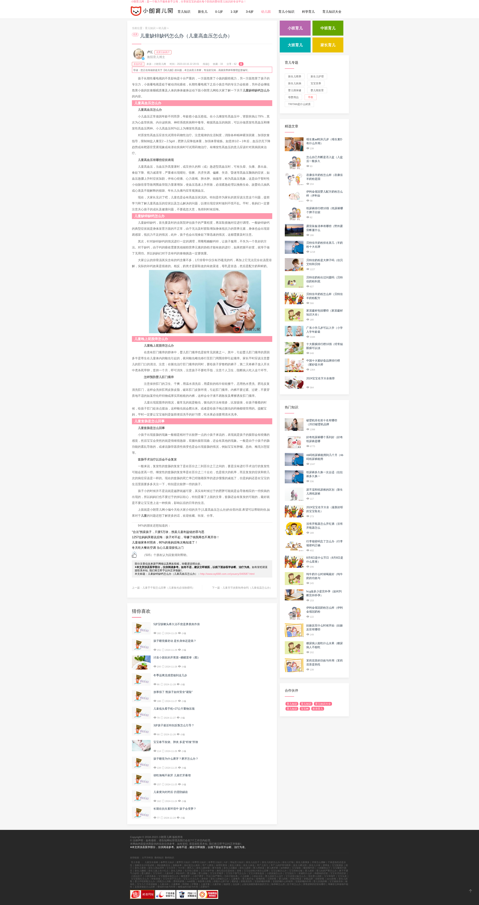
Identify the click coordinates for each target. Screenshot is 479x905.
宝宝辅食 (296, 868)
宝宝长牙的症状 (338, 873)
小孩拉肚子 (136, 876)
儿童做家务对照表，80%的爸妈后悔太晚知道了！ (165, 542)
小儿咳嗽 (244, 876)
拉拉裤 (236, 884)
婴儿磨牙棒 (272, 868)
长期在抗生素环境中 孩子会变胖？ (174, 808)
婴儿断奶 (145, 873)
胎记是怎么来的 (192, 865)
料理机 (185, 884)
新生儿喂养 (294, 76)
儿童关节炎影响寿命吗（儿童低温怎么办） (247, 587)
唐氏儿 (190, 868)
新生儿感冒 (245, 868)
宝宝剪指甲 (329, 876)
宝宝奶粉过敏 (296, 870)
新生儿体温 (248, 865)
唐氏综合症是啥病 (225, 870)
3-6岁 (250, 11)
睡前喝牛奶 (309, 868)
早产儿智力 (262, 865)
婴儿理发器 (258, 868)
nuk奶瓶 (191, 881)
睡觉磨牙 (185, 876)
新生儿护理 (317, 76)
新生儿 (203, 11)
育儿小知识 (286, 11)
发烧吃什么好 (305, 873)
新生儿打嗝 (288, 862)
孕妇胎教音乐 (163, 865)
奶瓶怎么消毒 (164, 881)
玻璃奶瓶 (260, 878)
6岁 (226, 862)
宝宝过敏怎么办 (279, 870)
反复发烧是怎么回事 (145, 887)
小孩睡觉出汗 (323, 868)
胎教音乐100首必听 (144, 865)
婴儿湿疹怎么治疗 (274, 876)
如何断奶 (284, 868)
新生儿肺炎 (176, 870)
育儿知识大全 (331, 11)
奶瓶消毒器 (295, 878)
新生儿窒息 (140, 868)
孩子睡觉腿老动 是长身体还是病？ (174, 640)
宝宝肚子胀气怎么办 (236, 873)
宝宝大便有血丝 (256, 873)
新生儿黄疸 (235, 865)
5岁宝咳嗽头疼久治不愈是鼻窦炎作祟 (176, 624)
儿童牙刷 (216, 884)
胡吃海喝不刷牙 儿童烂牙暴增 (172, 775)
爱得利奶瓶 (178, 881)
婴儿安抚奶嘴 (320, 881)
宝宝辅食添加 (336, 881)
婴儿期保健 (294, 90)
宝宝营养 (316, 83)
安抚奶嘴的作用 (303, 881)
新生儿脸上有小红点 (158, 870)
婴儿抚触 (191, 873)
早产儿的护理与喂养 (281, 865)
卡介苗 (181, 868)
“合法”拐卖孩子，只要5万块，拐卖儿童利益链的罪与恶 (168, 532)
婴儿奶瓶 (283, 878)
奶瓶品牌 (308, 878)
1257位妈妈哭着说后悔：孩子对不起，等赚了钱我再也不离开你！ (175, 537)
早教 (310, 97)
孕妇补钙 (180, 873)
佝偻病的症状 (321, 873)
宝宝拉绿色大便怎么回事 (256, 870)
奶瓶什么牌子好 (221, 881)
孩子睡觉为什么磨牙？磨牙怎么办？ (175, 758)
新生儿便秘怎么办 (219, 878)
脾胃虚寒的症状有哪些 (314, 884)
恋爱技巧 (204, 887)
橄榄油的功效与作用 (188, 887)
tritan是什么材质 (299, 104)
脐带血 (326, 865)
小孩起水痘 (257, 876)
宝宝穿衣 (171, 868)
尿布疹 (204, 878)
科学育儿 (308, 11)
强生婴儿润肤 (315, 876)
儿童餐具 (235, 878)
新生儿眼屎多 (302, 862)
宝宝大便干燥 (207, 870)
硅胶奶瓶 (319, 878)
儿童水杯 (164, 884)
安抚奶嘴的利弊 (262, 881)
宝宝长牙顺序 (216, 873)
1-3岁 (234, 11)
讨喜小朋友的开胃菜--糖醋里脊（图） (176, 657)
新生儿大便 (314, 865)
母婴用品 (293, 97)
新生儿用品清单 (156, 868)
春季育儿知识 (167, 862)
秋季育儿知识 (199, 862)
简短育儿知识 (237, 862)
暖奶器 (235, 881)
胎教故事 (177, 865)
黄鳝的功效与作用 (166, 887)
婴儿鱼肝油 (248, 878)
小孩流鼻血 (150, 876)
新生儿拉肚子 (253, 862)
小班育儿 (295, 28)
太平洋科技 (147, 857)
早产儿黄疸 (207, 865)
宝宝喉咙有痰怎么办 (168, 876)
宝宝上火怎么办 (191, 878)
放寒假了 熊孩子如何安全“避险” (173, 692)
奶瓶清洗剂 (246, 881)
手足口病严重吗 (214, 876)
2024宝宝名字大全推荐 (320, 378)
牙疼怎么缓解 (318, 862)
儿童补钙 (168, 873)
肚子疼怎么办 (294, 884)
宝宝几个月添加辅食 (147, 884)
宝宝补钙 (157, 873)
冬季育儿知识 (215, 862)
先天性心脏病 (191, 870)
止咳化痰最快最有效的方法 (255, 884)
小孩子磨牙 (198, 876)
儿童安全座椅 (151, 862)
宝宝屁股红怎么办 (140, 878)
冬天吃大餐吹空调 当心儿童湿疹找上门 (158, 547)
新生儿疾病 (294, 83)
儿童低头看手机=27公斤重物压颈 (174, 708)
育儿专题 (291, 62)
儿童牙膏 (205, 884)
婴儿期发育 (317, 90)
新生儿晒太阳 (300, 865)
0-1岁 (219, 11)
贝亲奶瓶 (271, 878)
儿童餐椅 (175, 884)
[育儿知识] (152, 11)
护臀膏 (195, 884)
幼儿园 (266, 11)
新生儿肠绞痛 (203, 868)
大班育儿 (295, 45)
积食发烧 (155, 878)
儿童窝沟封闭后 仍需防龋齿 (170, 792)
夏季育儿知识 (183, 862)
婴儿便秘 (203, 873)
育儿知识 (184, 11)
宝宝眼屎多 (337, 865)
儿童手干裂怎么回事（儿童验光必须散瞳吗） (168, 587)
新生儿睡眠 (140, 870)
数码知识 (159, 857)
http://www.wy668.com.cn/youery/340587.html (227, 573)
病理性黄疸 (221, 865)
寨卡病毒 (216, 868)
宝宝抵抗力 (290, 873)
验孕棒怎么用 (278, 884)
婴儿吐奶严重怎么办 (326, 870)
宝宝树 (305, 708)
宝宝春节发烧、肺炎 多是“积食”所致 (175, 742)
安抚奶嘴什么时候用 (283, 881)
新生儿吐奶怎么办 (271, 862)
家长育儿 (328, 45)
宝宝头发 (342, 876)
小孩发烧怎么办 (274, 873)
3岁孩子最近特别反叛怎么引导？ (173, 725)
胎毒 (239, 870)
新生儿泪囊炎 (230, 868)
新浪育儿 (317, 708)
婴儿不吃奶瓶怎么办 (145, 881)
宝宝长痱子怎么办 (172, 878)
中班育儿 (328, 28)
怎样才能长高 (231, 876)
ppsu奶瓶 (331, 878)
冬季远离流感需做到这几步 (170, 675)
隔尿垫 (227, 884)
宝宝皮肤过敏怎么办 (296, 876)
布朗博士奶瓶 (204, 881)
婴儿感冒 (309, 870)
